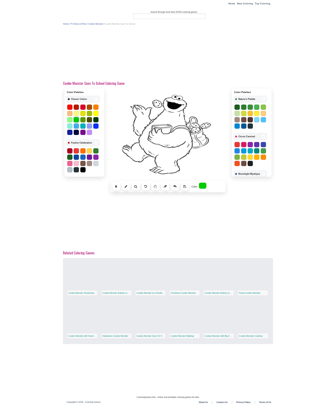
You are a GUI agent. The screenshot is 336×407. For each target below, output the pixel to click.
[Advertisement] (168, 53)
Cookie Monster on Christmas (150, 293)
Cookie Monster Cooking (250, 336)
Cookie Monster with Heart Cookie (84, 336)
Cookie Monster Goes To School (151, 336)
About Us (203, 402)
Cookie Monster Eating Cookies (220, 293)
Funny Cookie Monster (249, 293)
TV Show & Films (78, 24)
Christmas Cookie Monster (183, 293)
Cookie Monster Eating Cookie (116, 293)
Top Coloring (262, 3)
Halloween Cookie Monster (115, 336)
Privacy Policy (243, 402)
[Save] (185, 187)
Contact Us (222, 402)
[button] (83, 99)
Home (231, 3)
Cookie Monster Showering (81, 293)
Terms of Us (265, 402)
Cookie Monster (95, 24)
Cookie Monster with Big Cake (219, 336)
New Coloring (245, 3)
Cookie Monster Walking (182, 336)
